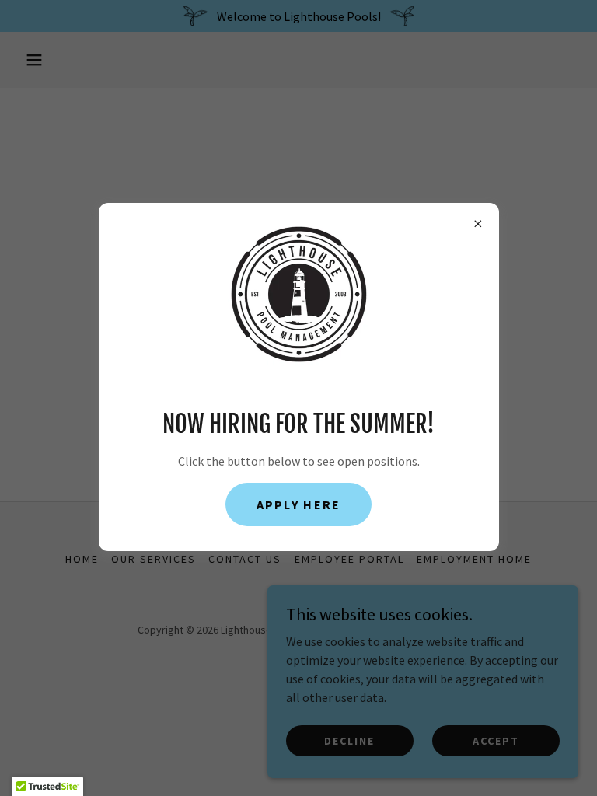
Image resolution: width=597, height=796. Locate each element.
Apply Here (299, 504)
